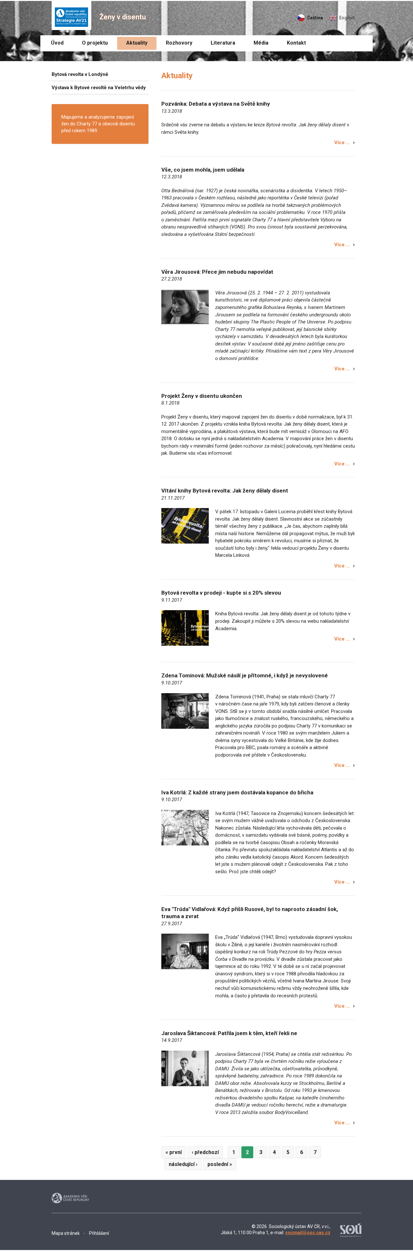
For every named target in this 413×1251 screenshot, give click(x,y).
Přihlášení (99, 1233)
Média (261, 43)
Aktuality (136, 43)
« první (174, 1152)
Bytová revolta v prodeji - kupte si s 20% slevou (221, 592)
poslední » (219, 1164)
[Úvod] (71, 15)
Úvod (57, 43)
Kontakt (296, 43)
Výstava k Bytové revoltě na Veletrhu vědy (99, 87)
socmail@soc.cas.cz (307, 1232)
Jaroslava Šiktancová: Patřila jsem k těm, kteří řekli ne (229, 1033)
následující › (183, 1164)
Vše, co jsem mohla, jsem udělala (202, 169)
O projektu (95, 43)
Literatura (223, 43)
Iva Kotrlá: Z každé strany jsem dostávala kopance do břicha (237, 792)
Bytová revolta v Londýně (80, 74)
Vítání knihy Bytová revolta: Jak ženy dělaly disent (224, 490)
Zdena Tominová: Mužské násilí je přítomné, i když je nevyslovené (244, 675)
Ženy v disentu (122, 17)
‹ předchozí (205, 1152)
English (347, 17)
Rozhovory (179, 43)
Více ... (342, 142)
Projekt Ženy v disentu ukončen (201, 396)
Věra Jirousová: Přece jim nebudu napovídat (217, 272)
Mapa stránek (66, 1233)
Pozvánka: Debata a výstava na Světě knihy (215, 104)
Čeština (315, 17)
